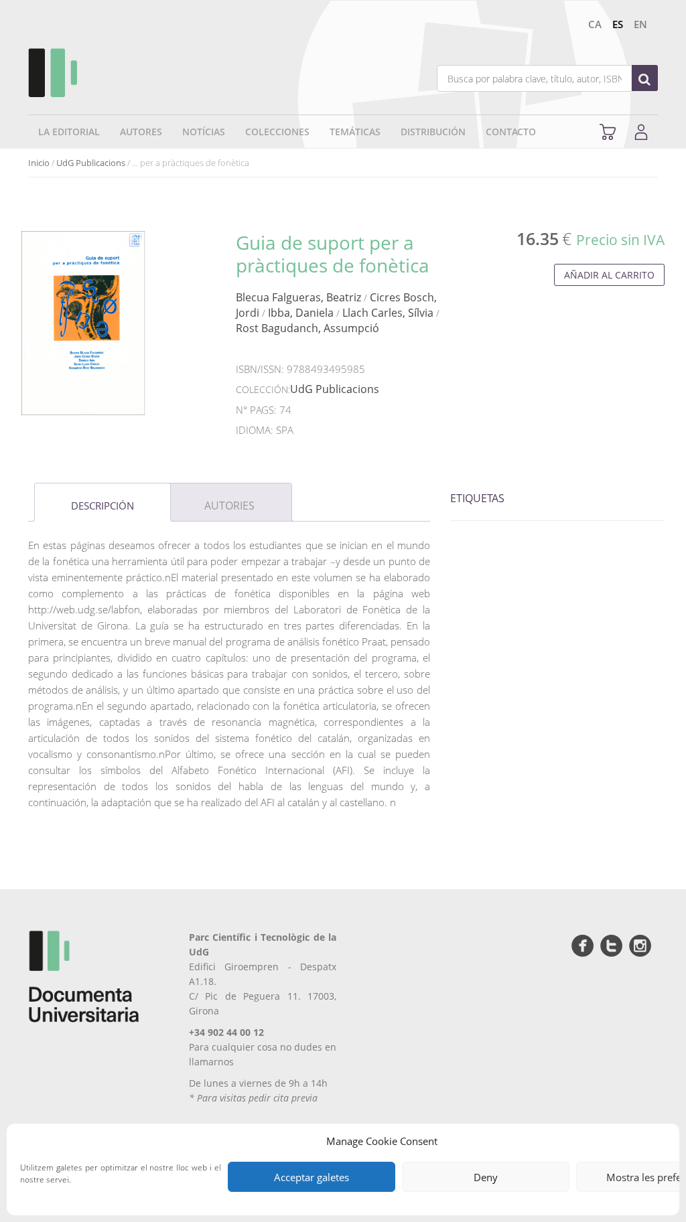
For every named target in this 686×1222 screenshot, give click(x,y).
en (640, 24)
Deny (486, 1177)
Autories (229, 505)
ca (595, 24)
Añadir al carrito (609, 275)
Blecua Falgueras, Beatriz (298, 297)
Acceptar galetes (311, 1177)
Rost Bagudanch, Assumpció (307, 328)
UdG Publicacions (90, 163)
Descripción (102, 505)
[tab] (102, 502)
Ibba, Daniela (301, 312)
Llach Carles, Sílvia (387, 312)
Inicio (39, 163)
